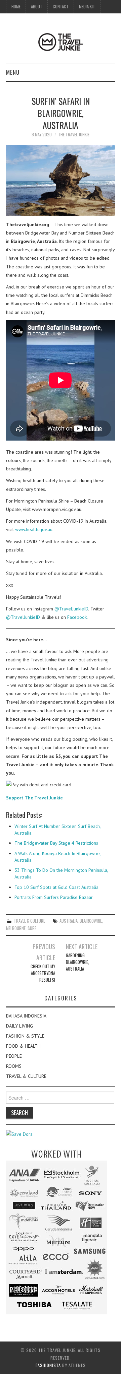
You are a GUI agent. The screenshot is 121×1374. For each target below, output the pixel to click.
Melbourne (16, 928)
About (36, 6)
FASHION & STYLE (25, 1036)
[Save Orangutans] (19, 1134)
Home (16, 6)
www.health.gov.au (33, 529)
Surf (32, 928)
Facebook (77, 617)
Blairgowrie (91, 921)
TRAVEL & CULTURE (29, 921)
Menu (12, 72)
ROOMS (14, 1066)
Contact (61, 6)
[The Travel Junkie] (60, 42)
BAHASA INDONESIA (26, 1016)
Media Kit (87, 6)
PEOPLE (14, 1056)
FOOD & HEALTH (23, 1046)
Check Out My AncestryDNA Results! (43, 973)
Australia (68, 921)
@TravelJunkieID (71, 609)
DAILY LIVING (19, 1026)
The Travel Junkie (73, 134)
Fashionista (48, 1365)
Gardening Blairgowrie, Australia (77, 962)
